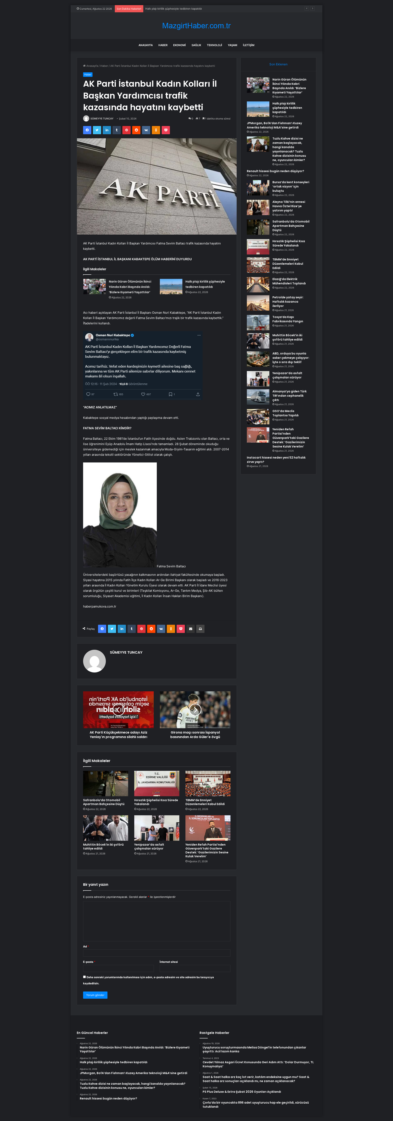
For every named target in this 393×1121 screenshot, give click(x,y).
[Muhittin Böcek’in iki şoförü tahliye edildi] (105, 828)
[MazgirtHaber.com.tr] (196, 26)
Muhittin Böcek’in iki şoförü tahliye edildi (103, 847)
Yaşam (232, 45)
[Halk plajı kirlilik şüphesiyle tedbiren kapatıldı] (171, 286)
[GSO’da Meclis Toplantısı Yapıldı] (258, 416)
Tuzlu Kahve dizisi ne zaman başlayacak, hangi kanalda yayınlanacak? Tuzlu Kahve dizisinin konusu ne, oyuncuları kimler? (289, 149)
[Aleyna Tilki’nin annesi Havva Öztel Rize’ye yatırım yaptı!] (258, 207)
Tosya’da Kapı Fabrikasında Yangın (287, 319)
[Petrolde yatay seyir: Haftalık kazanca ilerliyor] (258, 303)
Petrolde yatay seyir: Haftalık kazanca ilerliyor (288, 301)
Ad (86, 946)
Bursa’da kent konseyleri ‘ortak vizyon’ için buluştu (290, 186)
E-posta (89, 961)
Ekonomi (179, 45)
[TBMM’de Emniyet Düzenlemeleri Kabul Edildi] (207, 783)
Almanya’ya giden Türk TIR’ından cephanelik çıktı (289, 395)
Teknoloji (214, 45)
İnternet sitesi (169, 961)
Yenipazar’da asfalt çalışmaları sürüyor (149, 847)
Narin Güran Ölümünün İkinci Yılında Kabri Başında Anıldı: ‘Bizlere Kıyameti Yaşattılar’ (130, 286)
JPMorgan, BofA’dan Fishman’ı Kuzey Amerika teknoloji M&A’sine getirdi (190, 8)
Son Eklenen (278, 64)
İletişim (248, 45)
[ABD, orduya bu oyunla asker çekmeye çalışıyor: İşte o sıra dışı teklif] (258, 359)
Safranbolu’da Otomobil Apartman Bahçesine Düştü (103, 802)
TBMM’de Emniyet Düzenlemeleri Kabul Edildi (205, 802)
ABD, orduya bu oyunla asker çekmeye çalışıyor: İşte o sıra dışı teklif (290, 357)
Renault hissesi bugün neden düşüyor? (275, 171)
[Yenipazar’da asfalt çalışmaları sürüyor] (156, 828)
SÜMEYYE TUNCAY (101, 118)
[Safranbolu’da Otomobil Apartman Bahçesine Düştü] (105, 783)
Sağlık (196, 45)
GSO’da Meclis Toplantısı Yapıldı (285, 413)
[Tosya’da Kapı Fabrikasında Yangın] (258, 322)
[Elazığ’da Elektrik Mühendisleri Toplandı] (258, 284)
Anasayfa (146, 45)
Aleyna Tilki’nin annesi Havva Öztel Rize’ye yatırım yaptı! (288, 206)
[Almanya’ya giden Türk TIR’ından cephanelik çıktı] (258, 397)
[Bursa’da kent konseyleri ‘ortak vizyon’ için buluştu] (258, 187)
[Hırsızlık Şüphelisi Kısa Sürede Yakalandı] (156, 783)
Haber (162, 45)
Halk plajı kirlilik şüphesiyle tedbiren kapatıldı (287, 107)
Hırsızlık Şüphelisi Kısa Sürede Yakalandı (156, 802)
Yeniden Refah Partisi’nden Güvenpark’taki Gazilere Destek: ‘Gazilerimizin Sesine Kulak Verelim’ (206, 850)
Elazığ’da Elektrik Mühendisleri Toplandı (289, 281)
